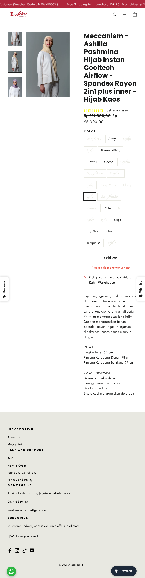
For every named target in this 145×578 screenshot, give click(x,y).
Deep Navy (95, 173)
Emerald (116, 173)
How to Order (17, 465)
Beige (127, 138)
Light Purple (109, 196)
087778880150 (18, 501)
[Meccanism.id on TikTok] (24, 550)
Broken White (110, 150)
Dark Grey (94, 138)
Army (112, 138)
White (112, 243)
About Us (14, 437)
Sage (117, 219)
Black (90, 150)
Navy (90, 219)
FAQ (10, 458)
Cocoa (108, 162)
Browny (92, 162)
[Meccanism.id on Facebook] (10, 550)
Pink (104, 219)
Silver (109, 231)
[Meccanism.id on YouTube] (32, 550)
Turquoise (94, 243)
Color (90, 131)
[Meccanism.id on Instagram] (17, 550)
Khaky (127, 185)
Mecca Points (16, 444)
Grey (90, 185)
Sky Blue (92, 231)
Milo (108, 208)
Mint (121, 208)
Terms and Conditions (22, 472)
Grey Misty (108, 185)
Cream (125, 162)
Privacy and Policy (20, 480)
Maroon (92, 208)
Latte (90, 196)
